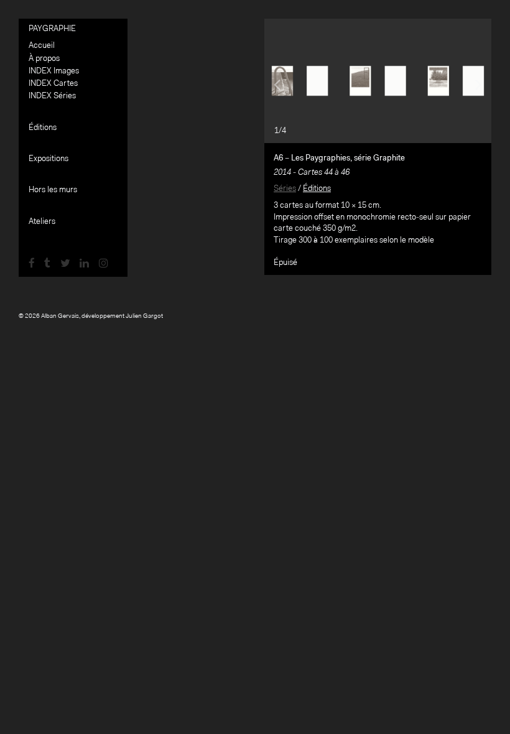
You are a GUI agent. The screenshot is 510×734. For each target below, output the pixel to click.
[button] (281, 81)
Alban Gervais (60, 317)
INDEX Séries (52, 96)
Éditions (317, 189)
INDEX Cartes (53, 84)
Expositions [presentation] (48, 159)
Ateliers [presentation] (42, 222)
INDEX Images (54, 71)
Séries (285, 189)
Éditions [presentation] (43, 128)
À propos (44, 59)
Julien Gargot (144, 317)
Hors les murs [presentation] (53, 190)
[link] (32, 264)
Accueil (42, 46)
